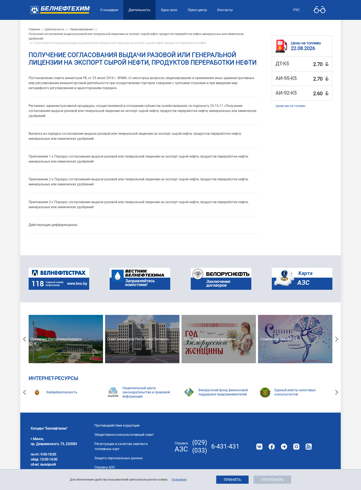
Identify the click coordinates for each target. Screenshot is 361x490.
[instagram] (296, 447)
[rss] (309, 447)
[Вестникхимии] (140, 279)
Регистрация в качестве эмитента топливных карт (121, 446)
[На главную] (60, 10)
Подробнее (179, 479)
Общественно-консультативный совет (124, 435)
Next (336, 339)
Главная (34, 29)
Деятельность (55, 29)
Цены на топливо (306, 43)
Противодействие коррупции (117, 425)
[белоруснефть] (221, 279)
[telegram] (284, 447)
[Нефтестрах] (59, 279)
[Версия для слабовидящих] (319, 10)
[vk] (259, 447)
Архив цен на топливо (290, 106)
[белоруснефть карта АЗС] (302, 279)
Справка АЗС (104, 467)
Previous (24, 339)
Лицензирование (81, 29)
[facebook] (272, 447)
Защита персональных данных (118, 458)
